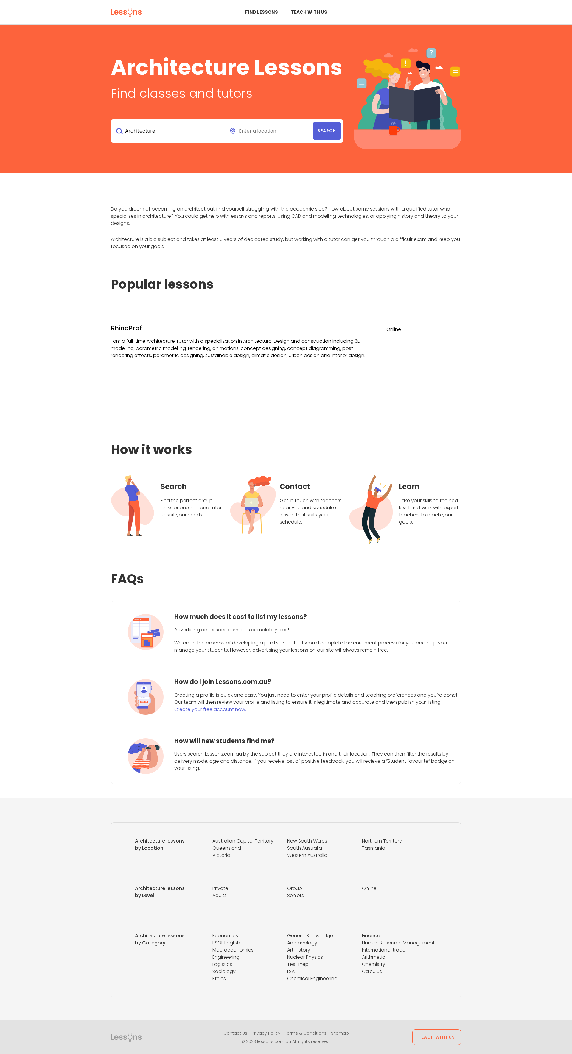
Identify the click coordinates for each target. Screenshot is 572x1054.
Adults (219, 895)
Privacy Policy (266, 1033)
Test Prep (298, 964)
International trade (383, 949)
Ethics (219, 978)
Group (294, 888)
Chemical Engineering (312, 978)
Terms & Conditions (306, 1033)
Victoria (221, 855)
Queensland (226, 848)
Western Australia (307, 855)
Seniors (295, 895)
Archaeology (302, 942)
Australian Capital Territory (242, 840)
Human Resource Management (398, 942)
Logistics (222, 964)
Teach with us (309, 12)
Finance (371, 935)
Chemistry (373, 964)
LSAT (292, 971)
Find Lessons (261, 12)
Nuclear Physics (305, 957)
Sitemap (340, 1033)
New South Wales (307, 840)
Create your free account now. (210, 709)
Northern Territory (382, 840)
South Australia (304, 848)
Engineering (226, 957)
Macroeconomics (233, 949)
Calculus (372, 971)
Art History (298, 949)
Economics (225, 935)
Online (369, 888)
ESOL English (226, 942)
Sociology (224, 971)
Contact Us (235, 1033)
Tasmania (373, 848)
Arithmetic (373, 957)
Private (220, 888)
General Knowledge (310, 935)
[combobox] (170, 131)
